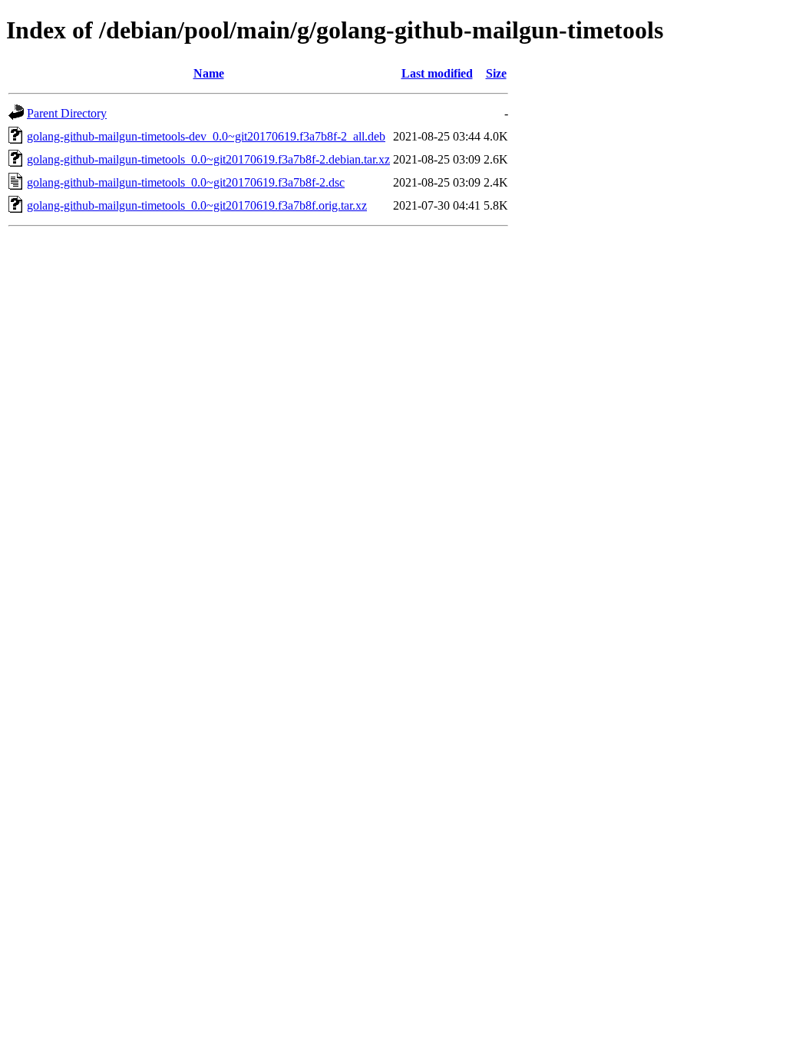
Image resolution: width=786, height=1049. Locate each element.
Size (496, 73)
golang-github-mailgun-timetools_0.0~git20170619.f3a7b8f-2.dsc (186, 182)
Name (208, 73)
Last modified (437, 73)
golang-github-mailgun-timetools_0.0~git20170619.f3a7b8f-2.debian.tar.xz (208, 159)
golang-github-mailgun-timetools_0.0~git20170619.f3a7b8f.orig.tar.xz (197, 205)
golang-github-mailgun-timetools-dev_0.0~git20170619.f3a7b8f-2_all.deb (206, 136)
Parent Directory (67, 113)
